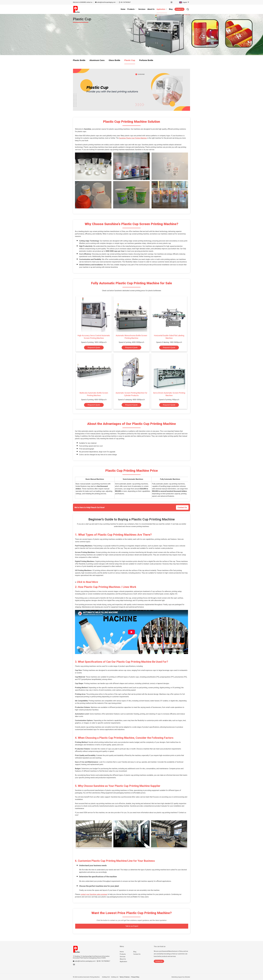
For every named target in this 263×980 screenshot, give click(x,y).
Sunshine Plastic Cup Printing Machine (133, 138)
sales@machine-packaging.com (106, 2)
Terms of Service (124, 977)
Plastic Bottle (79, 60)
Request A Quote (94, 347)
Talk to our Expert (131, 926)
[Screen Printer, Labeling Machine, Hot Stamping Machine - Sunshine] (76, 9)
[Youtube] (171, 2)
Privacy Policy (135, 977)
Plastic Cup (129, 60)
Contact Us (179, 9)
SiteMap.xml (114, 977)
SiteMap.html (106, 977)
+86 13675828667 (125, 2)
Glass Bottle (114, 60)
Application (123, 961)
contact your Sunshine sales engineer (94, 894)
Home (122, 951)
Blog (134, 951)
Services (122, 956)
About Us (123, 959)
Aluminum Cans (97, 60)
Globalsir (187, 977)
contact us (82, 2)
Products (123, 954)
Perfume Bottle (146, 60)
